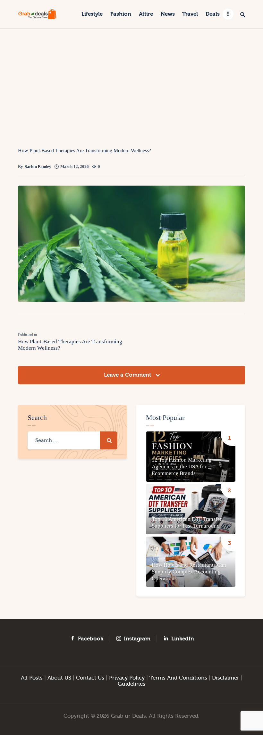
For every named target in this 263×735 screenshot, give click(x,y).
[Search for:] (72, 440)
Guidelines (131, 684)
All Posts (32, 678)
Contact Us (90, 678)
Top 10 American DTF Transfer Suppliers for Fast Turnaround (187, 522)
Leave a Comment (128, 375)
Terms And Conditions (178, 678)
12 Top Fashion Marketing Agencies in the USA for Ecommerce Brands (182, 466)
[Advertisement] (131, 76)
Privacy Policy (127, 678)
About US (59, 678)
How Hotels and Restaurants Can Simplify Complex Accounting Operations (189, 571)
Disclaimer (225, 678)
